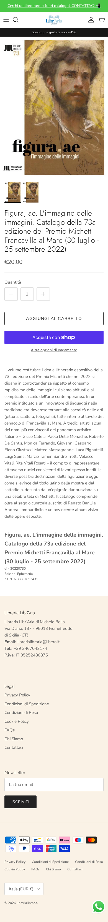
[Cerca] (18, 20)
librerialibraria (27, 903)
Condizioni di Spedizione (26, 704)
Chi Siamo (13, 739)
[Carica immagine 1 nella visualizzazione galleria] (54, 108)
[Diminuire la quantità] (11, 294)
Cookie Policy (16, 721)
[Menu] (6, 20)
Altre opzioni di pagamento (54, 350)
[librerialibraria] (54, 19)
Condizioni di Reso (21, 712)
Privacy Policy (17, 695)
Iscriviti (20, 801)
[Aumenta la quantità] (43, 294)
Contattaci (13, 747)
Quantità (12, 282)
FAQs (9, 730)
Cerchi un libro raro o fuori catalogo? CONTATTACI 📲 (54, 5)
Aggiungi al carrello (54, 318)
